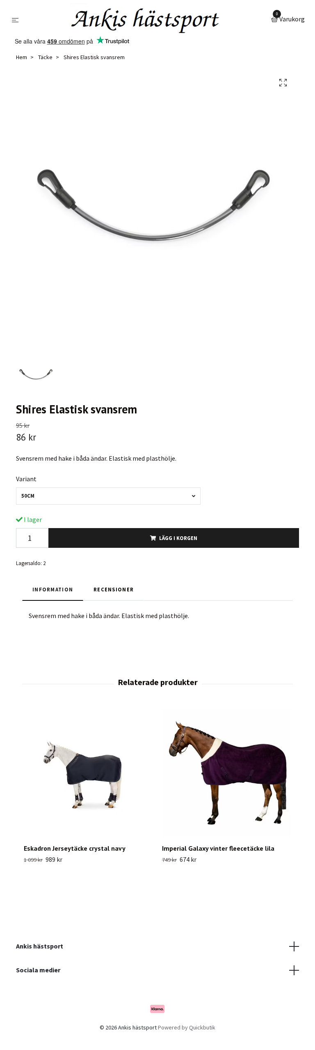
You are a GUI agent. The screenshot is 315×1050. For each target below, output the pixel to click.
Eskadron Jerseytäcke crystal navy (75, 848)
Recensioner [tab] (114, 589)
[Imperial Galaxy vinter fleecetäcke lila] (226, 773)
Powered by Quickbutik (186, 1027)
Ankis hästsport (39, 946)
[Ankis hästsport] (146, 19)
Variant (26, 479)
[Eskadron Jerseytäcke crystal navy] (88, 773)
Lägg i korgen (178, 538)
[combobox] (108, 495)
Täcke (45, 57)
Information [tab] (52, 589)
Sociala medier (38, 970)
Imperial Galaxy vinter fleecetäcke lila (218, 848)
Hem (21, 57)
